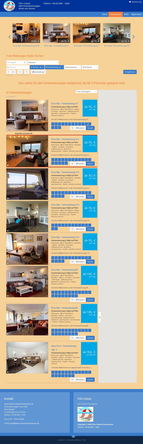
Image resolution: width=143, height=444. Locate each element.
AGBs (126, 14)
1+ (20, 72)
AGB (84, 440)
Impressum (61, 440)
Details (90, 128)
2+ (13, 72)
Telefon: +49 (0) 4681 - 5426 (56, 3)
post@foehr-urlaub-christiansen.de (24, 423)
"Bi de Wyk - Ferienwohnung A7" (56, 46)
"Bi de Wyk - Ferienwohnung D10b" (26, 46)
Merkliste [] (136, 2)
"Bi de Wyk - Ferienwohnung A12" (86, 46)
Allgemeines (136, 14)
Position (80, 128)
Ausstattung (39, 72)
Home (104, 14)
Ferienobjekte (115, 14)
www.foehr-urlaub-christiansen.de (18, 404)
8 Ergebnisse (130, 72)
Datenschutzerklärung (74, 440)
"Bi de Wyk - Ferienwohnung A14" (117, 46)
